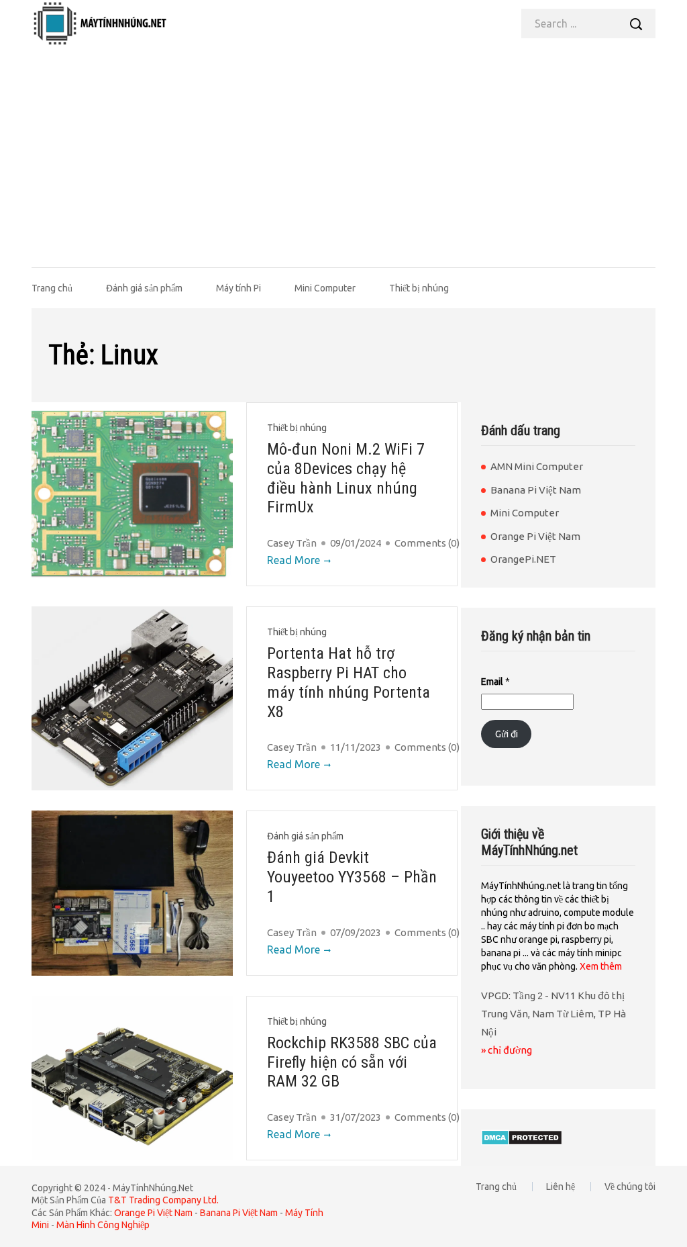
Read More (293, 560)
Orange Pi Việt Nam (535, 536)
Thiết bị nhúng (419, 288)
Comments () (427, 543)
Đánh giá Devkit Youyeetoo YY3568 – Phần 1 (352, 877)
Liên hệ (560, 1186)
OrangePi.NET (523, 559)
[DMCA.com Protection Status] (521, 1136)
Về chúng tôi (629, 1186)
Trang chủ (52, 288)
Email (495, 681)
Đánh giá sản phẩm (144, 288)
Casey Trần (292, 543)
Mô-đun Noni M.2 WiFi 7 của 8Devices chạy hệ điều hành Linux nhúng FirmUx (346, 478)
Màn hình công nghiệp (103, 1224)
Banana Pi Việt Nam (535, 490)
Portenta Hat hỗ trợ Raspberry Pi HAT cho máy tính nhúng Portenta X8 (348, 682)
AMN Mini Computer (536, 466)
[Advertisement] (343, 148)
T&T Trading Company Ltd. (163, 1200)
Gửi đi (506, 734)
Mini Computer (325, 288)
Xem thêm (601, 966)
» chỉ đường (506, 1050)
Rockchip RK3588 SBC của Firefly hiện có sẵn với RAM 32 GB (352, 1062)
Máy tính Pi (238, 288)
